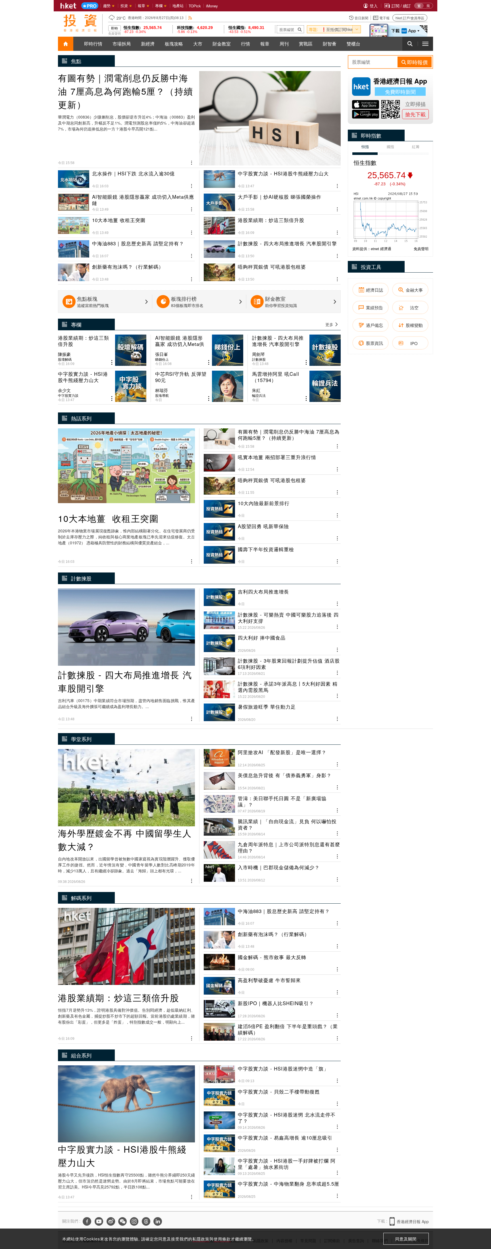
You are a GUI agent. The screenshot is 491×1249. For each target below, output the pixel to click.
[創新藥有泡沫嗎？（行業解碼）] (126, 270)
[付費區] (90, 6)
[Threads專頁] (146, 1221)
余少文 (64, 390)
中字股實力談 (68, 395)
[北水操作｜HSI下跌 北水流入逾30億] (126, 179)
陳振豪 (64, 354)
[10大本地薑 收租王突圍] (126, 223)
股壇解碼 (65, 359)
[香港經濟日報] (68, 5)
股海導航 (162, 395)
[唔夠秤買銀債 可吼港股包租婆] (272, 270)
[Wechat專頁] (122, 1221)
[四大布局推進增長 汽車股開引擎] (272, 247)
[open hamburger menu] (425, 44)
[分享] (191, 162)
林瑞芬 (161, 390)
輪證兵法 (259, 395)
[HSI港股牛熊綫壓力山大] (272, 179)
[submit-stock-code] (300, 29)
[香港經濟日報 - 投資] (80, 23)
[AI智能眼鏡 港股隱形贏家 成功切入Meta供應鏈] (126, 200)
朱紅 (256, 390)
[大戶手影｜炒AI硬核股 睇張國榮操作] (272, 200)
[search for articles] (410, 44)
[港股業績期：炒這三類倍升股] (272, 223)
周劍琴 (258, 354)
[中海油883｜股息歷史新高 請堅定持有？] (126, 247)
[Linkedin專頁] (157, 1221)
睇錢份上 (162, 359)
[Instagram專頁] (134, 1221)
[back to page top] (475, 1218)
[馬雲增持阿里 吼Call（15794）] (296, 386)
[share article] (112, 362)
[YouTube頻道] (98, 1221)
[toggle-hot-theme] (356, 29)
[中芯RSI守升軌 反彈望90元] (199, 386)
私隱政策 (200, 1239)
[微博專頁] (110, 1221)
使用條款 (222, 1239)
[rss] (190, 17)
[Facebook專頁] (86, 1221)
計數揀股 (259, 359)
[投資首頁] (65, 44)
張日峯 (161, 354)
